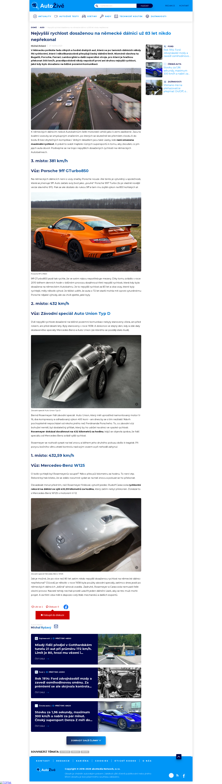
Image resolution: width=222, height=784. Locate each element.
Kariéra (82, 761)
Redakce (63, 761)
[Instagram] (171, 775)
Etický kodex (125, 761)
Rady (108, 16)
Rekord (85, 752)
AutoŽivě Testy (69, 16)
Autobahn (65, 752)
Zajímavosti (158, 16)
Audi (42, 27)
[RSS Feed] (177, 775)
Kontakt (43, 761)
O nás (147, 761)
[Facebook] (183, 775)
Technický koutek (131, 16)
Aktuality (44, 16)
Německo (75, 752)
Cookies (101, 761)
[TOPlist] (5, 782)
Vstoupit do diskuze (53, 615)
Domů (34, 27)
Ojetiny (92, 16)
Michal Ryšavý (38, 46)
